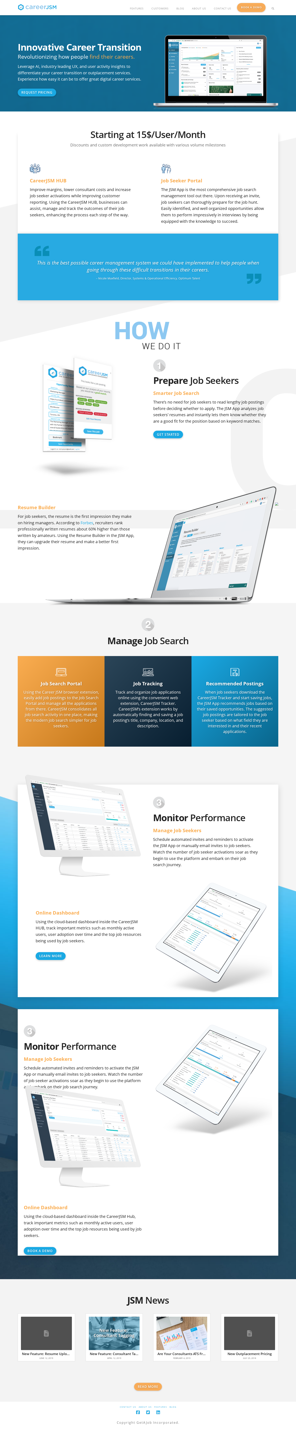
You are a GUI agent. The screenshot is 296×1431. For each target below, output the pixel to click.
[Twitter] (148, 1412)
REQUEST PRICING (37, 92)
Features (160, 1407)
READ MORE (148, 1386)
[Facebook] (138, 1412)
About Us (145, 1407)
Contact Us (128, 1407)
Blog (173, 1407)
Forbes (87, 522)
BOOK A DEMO (40, 1251)
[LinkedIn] (158, 1412)
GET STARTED (168, 434)
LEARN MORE (50, 956)
